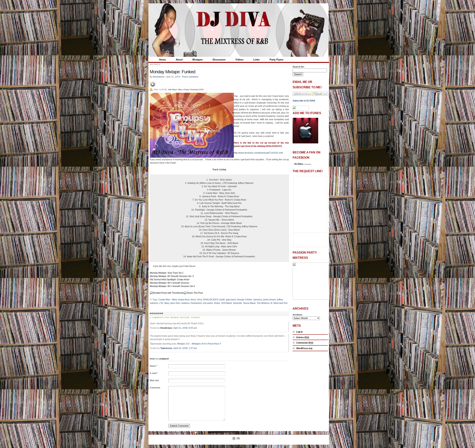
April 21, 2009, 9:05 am (185, 328)
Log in (299, 332)
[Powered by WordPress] (234, 443)
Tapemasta (166, 348)
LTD (161, 303)
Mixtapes (197, 59)
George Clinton (244, 299)
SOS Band (226, 303)
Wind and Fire (280, 303)
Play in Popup (183, 90)
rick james (208, 303)
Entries (302, 337)
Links (256, 59)
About (179, 59)
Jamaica (257, 299)
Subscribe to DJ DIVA (304, 100)
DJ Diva (298, 164)
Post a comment (190, 77)
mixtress (185, 303)
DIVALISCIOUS (210, 299)
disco (193, 299)
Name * (154, 366)
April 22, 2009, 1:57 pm (185, 348)
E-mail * (154, 373)
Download (194, 90)
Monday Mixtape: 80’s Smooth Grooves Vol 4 (172, 286)
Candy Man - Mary (167, 299)
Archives (297, 315)
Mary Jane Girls (172, 303)
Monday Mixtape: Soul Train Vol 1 (167, 273)
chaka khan (184, 299)
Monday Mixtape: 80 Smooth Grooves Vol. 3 (172, 276)
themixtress (158, 77)
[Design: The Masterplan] (238, 443)
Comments (304, 343)
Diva (199, 299)
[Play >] (153, 84)
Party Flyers (276, 59)
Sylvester (237, 303)
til (271, 303)
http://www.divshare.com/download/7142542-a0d (258, 153)
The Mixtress (263, 303)
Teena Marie (249, 303)
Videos (239, 59)
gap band (231, 299)
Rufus (217, 303)
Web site (154, 380)
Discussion (219, 59)
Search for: (298, 66)
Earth (222, 299)
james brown (269, 299)
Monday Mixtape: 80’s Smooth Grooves (169, 283)
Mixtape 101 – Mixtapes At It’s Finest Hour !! (199, 343)
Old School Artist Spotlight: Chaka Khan (169, 279)
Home (162, 59)
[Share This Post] (193, 293)
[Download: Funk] (151, 90)
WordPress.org (304, 348)
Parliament (196, 303)
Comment (155, 387)
